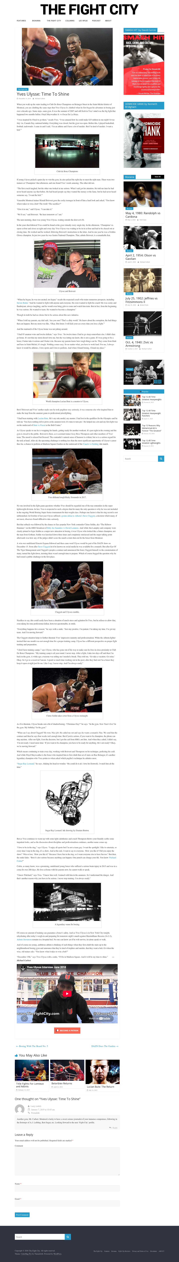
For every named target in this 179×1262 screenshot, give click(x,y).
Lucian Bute (43, 418)
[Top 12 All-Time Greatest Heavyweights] (133, 395)
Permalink (35, 1112)
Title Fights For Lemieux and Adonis (30, 1085)
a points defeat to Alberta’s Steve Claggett (78, 515)
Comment (19, 1145)
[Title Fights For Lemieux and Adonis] (32, 1061)
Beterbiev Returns (61, 1083)
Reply (115, 1127)
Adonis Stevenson (24, 939)
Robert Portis (144, 305)
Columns (69, 20)
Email (18, 1198)
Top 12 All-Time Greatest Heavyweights (152, 398)
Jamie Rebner (146, 381)
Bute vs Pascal (39, 425)
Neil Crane (143, 220)
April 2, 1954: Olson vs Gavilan (141, 257)
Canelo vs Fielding (91, 444)
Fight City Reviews (124, 1251)
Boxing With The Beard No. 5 (32, 1046)
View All (158, 177)
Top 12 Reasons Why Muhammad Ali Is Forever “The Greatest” (151, 428)
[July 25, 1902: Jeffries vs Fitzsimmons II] (143, 269)
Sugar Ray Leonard (26, 763)
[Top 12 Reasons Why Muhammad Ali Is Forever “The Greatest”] (133, 424)
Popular (145, 391)
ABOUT (108, 20)
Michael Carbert (40, 98)
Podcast (96, 20)
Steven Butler (22, 302)
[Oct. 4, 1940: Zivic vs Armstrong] (143, 312)
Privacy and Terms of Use (140, 1251)
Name (18, 1183)
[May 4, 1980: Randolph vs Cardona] (143, 183)
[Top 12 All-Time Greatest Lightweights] (133, 438)
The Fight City (54, 20)
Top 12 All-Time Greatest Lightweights (151, 441)
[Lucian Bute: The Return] (103, 1061)
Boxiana (36, 20)
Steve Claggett (44, 546)
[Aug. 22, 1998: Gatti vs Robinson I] (144, 361)
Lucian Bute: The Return (100, 1086)
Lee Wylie (83, 20)
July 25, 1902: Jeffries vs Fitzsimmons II (142, 300)
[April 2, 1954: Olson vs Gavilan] (143, 227)
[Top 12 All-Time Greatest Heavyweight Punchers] (133, 409)
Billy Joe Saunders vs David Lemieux (62, 527)
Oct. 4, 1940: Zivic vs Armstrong (139, 344)
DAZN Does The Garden (104, 1046)
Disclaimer (153, 1251)
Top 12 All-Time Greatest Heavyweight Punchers (151, 413)
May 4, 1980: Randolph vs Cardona (143, 214)
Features (21, 20)
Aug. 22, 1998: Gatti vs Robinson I (141, 375)
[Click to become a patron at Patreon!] (67, 1027)
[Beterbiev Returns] (67, 1061)
